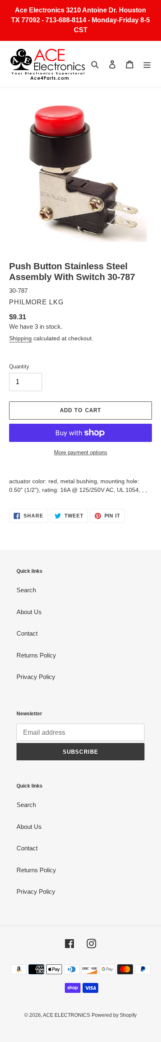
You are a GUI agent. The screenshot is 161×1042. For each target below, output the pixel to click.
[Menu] (147, 64)
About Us (29, 611)
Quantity (19, 366)
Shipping (20, 338)
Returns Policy (36, 655)
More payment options (80, 452)
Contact (27, 633)
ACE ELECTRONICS (66, 1015)
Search (26, 589)
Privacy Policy (36, 676)
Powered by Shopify (114, 1015)
